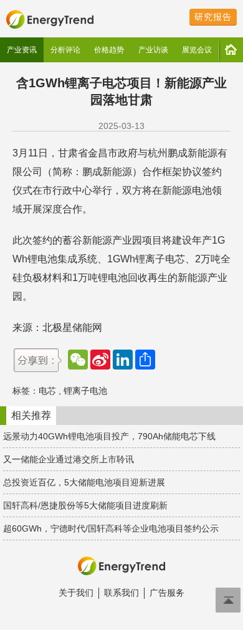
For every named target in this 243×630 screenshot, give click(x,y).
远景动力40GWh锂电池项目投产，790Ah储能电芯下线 (109, 436)
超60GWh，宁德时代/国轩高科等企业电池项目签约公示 (111, 528)
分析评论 (65, 49)
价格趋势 (109, 49)
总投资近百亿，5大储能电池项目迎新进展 (84, 482)
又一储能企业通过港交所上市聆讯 (68, 459)
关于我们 (76, 593)
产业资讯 (22, 49)
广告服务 (167, 593)
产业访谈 (153, 49)
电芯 (47, 391)
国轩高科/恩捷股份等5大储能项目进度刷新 (85, 505)
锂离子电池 (85, 391)
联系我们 (121, 593)
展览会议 (197, 49)
